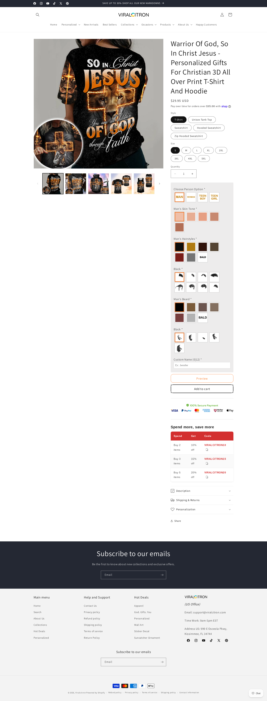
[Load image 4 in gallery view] (121, 183)
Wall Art (139, 624)
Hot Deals (39, 631)
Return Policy (92, 637)
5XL (204, 158)
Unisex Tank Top (202, 119)
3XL (177, 158)
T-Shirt (179, 119)
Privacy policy (92, 612)
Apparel (138, 605)
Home (37, 605)
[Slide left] (38, 184)
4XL (190, 158)
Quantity (175, 166)
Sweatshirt (181, 127)
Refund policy (92, 618)
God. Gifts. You (142, 612)
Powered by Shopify (95, 692)
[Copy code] (206, 450)
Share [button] (177, 520)
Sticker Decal (141, 631)
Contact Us (90, 605)
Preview (202, 378)
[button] (38, 15)
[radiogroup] (202, 197)
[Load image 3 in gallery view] (98, 183)
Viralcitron (80, 692)
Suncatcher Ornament (147, 637)
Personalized (41, 637)
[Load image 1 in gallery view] (53, 183)
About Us (39, 618)
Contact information (189, 692)
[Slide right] (159, 184)
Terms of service (93, 631)
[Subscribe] (162, 575)
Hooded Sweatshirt (209, 127)
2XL (221, 150)
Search (38, 612)
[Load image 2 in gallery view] (75, 183)
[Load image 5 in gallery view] (144, 183)
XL (208, 150)
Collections (40, 624)
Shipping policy (93, 624)
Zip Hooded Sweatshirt (189, 136)
